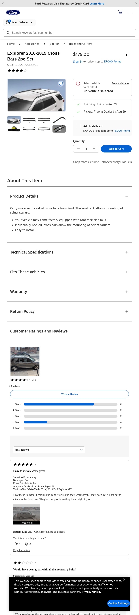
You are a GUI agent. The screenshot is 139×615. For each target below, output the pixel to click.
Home (11, 43)
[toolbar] (69, 3)
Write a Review (69, 394)
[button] (26, 514)
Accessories (32, 43)
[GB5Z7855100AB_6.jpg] (14, 129)
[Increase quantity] (94, 148)
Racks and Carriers (80, 43)
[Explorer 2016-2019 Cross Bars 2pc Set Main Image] (14, 120)
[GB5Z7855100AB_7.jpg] (29, 129)
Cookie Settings (118, 603)
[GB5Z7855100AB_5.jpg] (59, 120)
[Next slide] (136, 3)
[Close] (124, 582)
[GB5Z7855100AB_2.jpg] (44, 120)
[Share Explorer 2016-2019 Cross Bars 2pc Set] (128, 54)
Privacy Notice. (91, 591)
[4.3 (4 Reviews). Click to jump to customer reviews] (36, 70)
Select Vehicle (120, 83)
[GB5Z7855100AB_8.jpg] (44, 129)
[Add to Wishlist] (60, 83)
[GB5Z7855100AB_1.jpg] (29, 120)
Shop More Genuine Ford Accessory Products (102, 162)
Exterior (54, 43)
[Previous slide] (3, 3)
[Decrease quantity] (78, 148)
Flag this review (21, 550)
